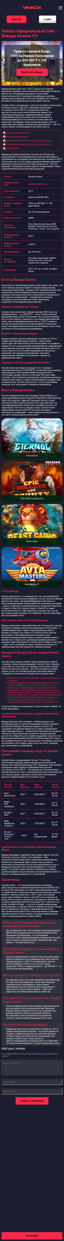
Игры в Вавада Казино (18, 137)
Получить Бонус (32, 72)
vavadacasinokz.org (37, 184)
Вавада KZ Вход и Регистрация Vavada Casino (29, 140)
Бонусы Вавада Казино (18, 133)
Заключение (13, 148)
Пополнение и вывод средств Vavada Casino (29, 144)
